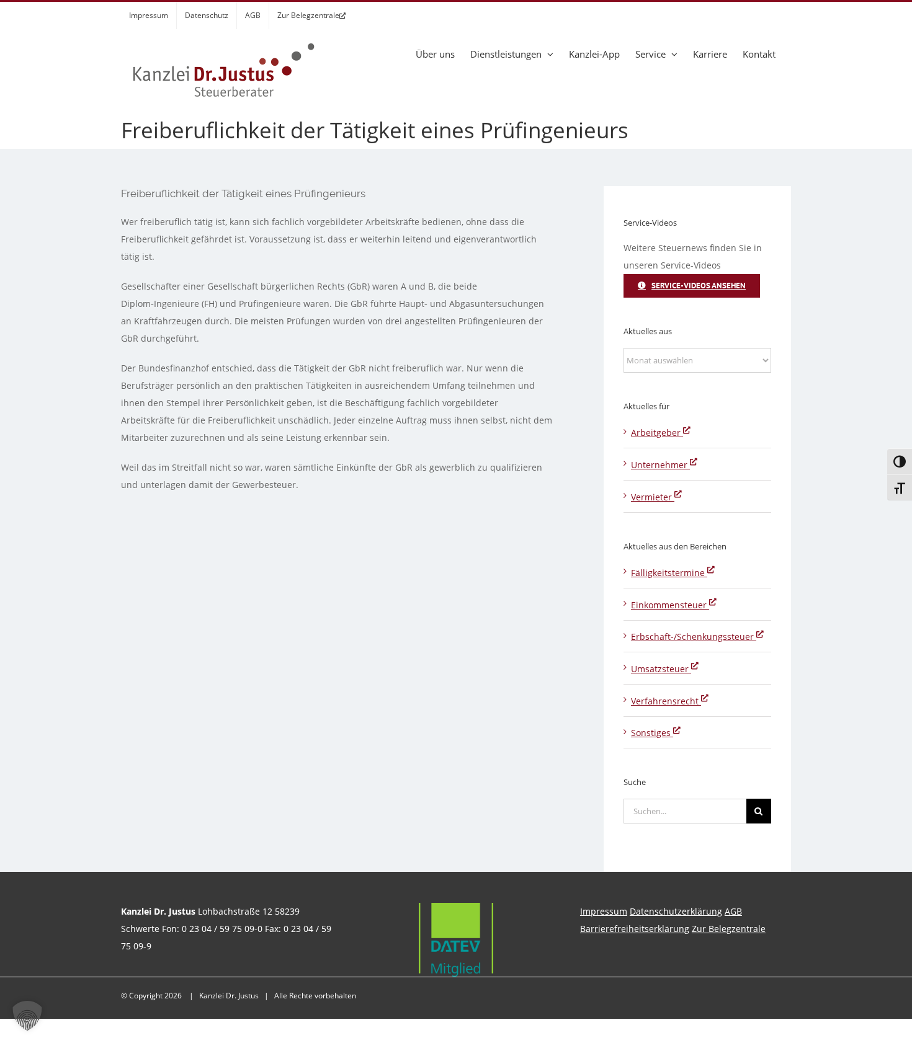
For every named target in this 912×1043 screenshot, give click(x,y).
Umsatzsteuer (661, 669)
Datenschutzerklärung (676, 911)
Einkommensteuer (670, 605)
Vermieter (652, 497)
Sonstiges (652, 733)
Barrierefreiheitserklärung (634, 928)
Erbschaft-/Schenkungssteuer (693, 636)
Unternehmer (660, 465)
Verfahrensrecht (666, 701)
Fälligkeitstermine (669, 573)
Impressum (603, 911)
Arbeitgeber (657, 432)
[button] (27, 1015)
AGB (733, 911)
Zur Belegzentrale (729, 928)
